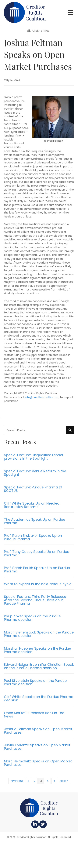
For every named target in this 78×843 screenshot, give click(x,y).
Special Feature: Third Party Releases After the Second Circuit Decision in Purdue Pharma (35, 600)
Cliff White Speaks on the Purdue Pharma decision (38, 698)
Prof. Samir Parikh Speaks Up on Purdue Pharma (37, 569)
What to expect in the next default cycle (37, 584)
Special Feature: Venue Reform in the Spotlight (35, 473)
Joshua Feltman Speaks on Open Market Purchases (38, 731)
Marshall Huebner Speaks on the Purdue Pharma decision (37, 650)
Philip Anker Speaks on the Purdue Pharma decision (32, 618)
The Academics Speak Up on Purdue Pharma (34, 521)
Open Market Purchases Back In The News (34, 714)
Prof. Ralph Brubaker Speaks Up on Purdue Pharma (33, 537)
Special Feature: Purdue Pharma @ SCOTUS (33, 489)
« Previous (16, 781)
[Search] (70, 430)
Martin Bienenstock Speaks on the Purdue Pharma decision (39, 634)
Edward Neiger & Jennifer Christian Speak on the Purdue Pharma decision (39, 666)
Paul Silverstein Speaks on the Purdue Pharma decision (35, 682)
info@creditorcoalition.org (42, 397)
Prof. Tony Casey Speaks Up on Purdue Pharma (36, 553)
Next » (64, 781)
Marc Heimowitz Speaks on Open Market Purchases (38, 763)
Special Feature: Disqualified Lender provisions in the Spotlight (33, 457)
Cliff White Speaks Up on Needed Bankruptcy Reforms (31, 505)
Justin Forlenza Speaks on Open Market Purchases (37, 747)
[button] (35, 824)
